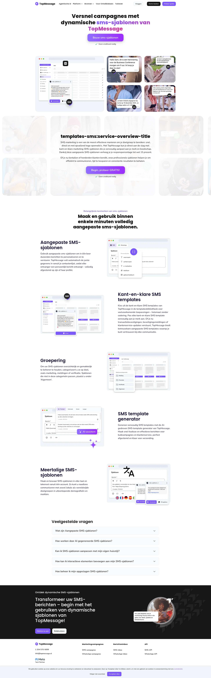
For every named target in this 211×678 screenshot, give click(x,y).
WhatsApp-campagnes (91, 654)
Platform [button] (77, 4)
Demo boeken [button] (154, 4)
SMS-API (148, 650)
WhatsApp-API (151, 654)
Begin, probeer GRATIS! (105, 170)
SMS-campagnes (89, 650)
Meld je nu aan (43, 631)
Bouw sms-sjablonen (105, 37)
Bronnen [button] (88, 4)
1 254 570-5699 (42, 649)
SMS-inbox (117, 650)
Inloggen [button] (138, 4)
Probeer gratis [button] (169, 4)
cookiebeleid (178, 669)
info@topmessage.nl (43, 653)
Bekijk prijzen (59, 631)
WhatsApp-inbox (120, 654)
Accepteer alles (114, 674)
